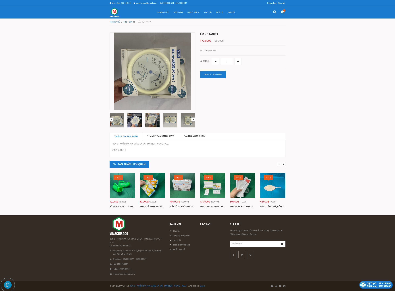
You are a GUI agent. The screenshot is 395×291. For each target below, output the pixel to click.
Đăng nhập (271, 3)
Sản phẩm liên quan (131, 164)
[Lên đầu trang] (386, 276)
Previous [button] (111, 119)
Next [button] (193, 119)
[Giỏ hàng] (283, 12)
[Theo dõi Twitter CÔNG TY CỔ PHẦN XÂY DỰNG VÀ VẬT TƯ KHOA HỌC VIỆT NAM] (241, 254)
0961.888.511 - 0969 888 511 (174, 3)
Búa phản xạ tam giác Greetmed (248, 206)
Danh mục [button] (175, 224)
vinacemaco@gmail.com (146, 3)
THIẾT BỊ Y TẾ (179, 249)
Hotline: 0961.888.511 (122, 269)
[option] (117, 120)
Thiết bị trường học (181, 245)
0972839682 (378, 286)
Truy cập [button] (205, 224)
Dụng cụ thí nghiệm (181, 235)
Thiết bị (176, 231)
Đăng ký (281, 3)
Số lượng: (204, 61)
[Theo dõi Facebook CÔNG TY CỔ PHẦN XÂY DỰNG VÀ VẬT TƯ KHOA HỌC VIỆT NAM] (233, 254)
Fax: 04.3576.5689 (120, 264)
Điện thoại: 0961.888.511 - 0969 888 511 (130, 259)
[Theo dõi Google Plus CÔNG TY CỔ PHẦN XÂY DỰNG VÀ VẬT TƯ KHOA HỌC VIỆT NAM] (250, 254)
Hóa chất (177, 240)
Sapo (202, 286)
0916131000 (378, 283)
